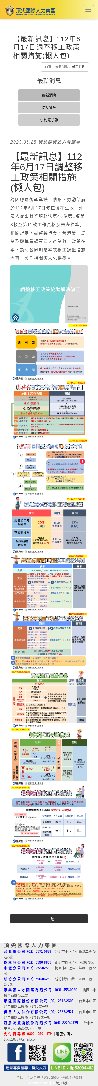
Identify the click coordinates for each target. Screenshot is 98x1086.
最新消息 (61, 67)
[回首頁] (29, 10)
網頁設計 (62, 1083)
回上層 (49, 919)
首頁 (48, 67)
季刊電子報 (49, 120)
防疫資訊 (49, 107)
